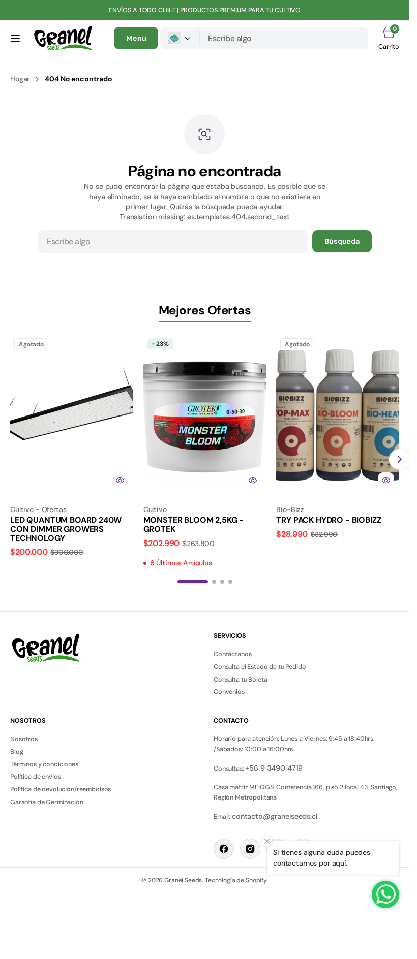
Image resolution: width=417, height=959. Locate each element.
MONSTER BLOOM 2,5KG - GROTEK (193, 524)
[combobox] (284, 38)
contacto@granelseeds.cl (274, 816)
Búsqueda (342, 241)
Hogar (19, 78)
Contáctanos (232, 654)
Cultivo (155, 509)
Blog (16, 752)
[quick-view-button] (120, 480)
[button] (15, 38)
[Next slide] (399, 459)
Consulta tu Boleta (240, 680)
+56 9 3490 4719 (274, 768)
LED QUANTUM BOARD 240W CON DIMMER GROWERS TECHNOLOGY (65, 529)
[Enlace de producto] (71, 414)
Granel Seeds (183, 880)
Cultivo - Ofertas (38, 509)
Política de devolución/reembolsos (60, 789)
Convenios (229, 692)
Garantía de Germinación (46, 802)
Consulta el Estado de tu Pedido (260, 667)
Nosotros (24, 739)
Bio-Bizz (290, 509)
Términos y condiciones (44, 764)
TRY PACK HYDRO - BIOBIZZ (328, 520)
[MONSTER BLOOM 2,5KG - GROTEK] (204, 533)
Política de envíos (35, 777)
